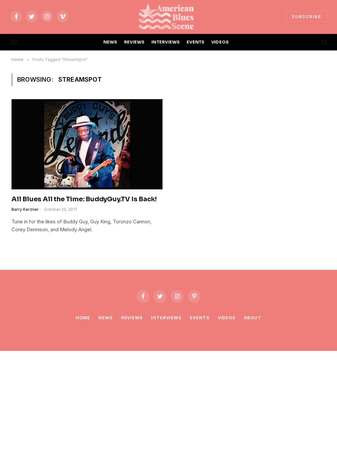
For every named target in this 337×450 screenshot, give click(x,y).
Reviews (132, 317)
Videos (227, 317)
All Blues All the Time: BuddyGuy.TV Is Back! (84, 199)
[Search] (323, 42)
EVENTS (196, 42)
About (252, 317)
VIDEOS (220, 42)
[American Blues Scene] (168, 16)
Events (199, 317)
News (105, 317)
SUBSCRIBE (306, 16)
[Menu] (14, 42)
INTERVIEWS (165, 42)
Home (83, 317)
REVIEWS (134, 42)
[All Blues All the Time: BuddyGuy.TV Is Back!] (87, 144)
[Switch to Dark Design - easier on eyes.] (313, 42)
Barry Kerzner (25, 209)
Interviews (166, 317)
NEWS (110, 42)
